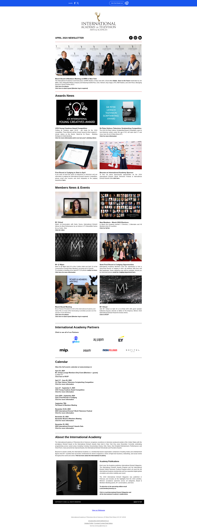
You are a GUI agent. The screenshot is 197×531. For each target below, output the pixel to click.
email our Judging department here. (124, 272)
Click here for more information (65, 272)
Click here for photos (62, 86)
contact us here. (92, 270)
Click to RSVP (104, 314)
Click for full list (105, 228)
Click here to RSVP (62, 376)
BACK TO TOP (138, 502)
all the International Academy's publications (114, 494)
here (64, 180)
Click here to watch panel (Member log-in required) (71, 316)
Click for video (60, 230)
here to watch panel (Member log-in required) (73, 88)
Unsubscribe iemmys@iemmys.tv (98, 521)
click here (116, 178)
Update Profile (88, 523)
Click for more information (108, 136)
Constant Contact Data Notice (103, 523)
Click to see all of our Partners (67, 332)
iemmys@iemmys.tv (101, 526)
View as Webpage (98, 510)
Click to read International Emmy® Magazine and (115, 492)
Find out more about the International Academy (91, 455)
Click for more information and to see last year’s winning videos (75, 138)
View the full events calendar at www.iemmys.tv (73, 367)
